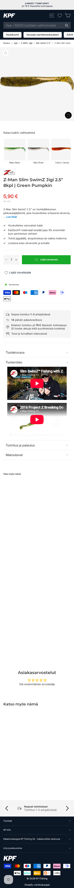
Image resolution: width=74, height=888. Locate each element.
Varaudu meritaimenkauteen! (42, 34)
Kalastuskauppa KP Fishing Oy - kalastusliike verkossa (31, 839)
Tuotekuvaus (15, 352)
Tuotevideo (14, 362)
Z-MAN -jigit (26, 43)
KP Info (7, 830)
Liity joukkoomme (12, 848)
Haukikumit (12, 34)
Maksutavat (14, 455)
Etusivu (6, 43)
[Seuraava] (67, 808)
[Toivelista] (60, 15)
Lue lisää (11, 216)
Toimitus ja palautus (20, 445)
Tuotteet (7, 820)
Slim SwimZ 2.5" (43, 43)
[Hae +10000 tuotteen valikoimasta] (66, 25)
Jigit (15, 43)
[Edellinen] (6, 808)
